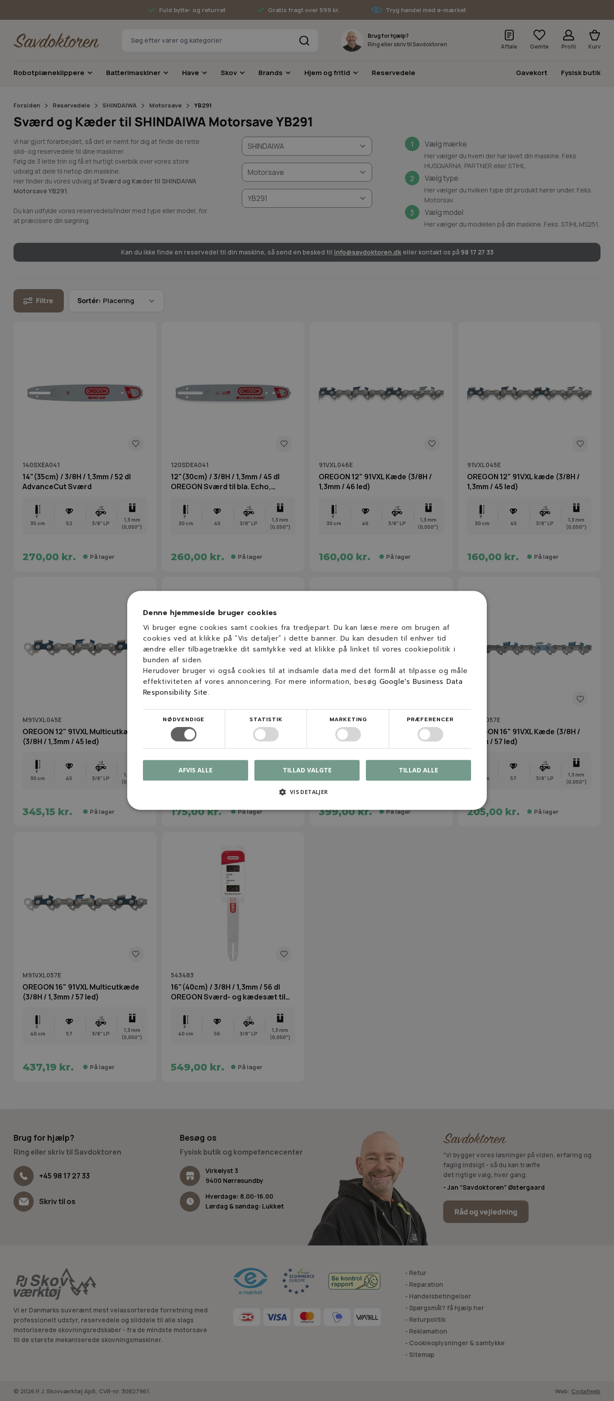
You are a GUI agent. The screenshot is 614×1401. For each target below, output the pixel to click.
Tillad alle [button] (418, 770)
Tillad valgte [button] (307, 770)
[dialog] (307, 700)
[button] (307, 795)
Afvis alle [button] (195, 770)
